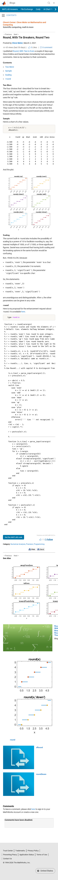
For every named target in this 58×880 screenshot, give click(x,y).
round (12, 740)
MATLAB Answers (10, 9)
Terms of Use (41, 855)
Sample (8, 71)
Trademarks (20, 851)
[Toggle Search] (48, 3)
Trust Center (8, 851)
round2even (41, 774)
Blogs (12, 3)
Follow (49, 539)
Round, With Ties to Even (23, 51)
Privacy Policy (33, 851)
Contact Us (7, 859)
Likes (33, 47)
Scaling (8, 75)
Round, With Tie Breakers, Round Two (26, 37)
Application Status (26, 855)
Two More (9, 67)
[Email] (40, 549)
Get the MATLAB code (13, 537)
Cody (38, 9)
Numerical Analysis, (18, 544)
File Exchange (27, 9)
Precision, (29, 544)
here (23, 312)
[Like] (40, 539)
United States (46, 870)
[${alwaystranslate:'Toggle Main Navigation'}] (54, 3)
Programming (39, 544)
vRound (39, 747)
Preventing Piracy (10, 855)
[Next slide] (53, 9)
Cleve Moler (17, 43)
